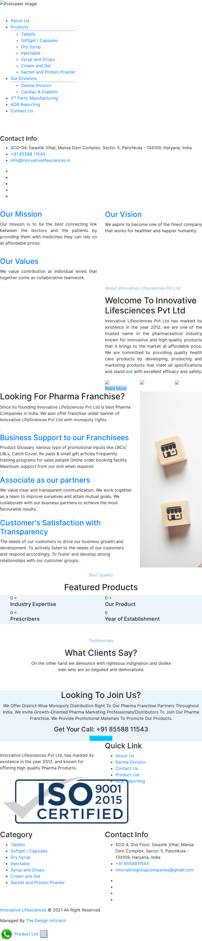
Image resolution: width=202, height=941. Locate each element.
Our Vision (123, 214)
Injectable (30, 53)
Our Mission (21, 214)
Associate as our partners (45, 480)
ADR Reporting (25, 104)
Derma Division (36, 85)
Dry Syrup (31, 46)
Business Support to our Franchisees (64, 437)
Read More (116, 388)
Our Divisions (24, 78)
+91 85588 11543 (28, 154)
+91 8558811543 (132, 863)
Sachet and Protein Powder (48, 72)
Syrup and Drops (38, 59)
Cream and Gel (36, 65)
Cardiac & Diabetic (39, 91)
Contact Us (22, 110)
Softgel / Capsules (39, 40)
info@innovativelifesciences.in (40, 160)
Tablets (28, 34)
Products (19, 27)
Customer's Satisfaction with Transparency (50, 527)
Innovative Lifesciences (23, 910)
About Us (20, 20)
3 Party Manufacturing (34, 98)
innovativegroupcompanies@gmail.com (154, 869)
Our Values (19, 261)
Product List (127, 774)
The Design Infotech (46, 920)
